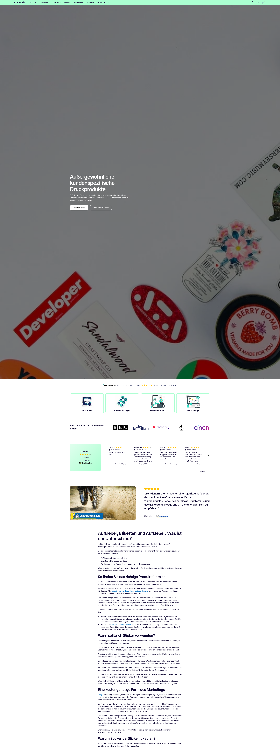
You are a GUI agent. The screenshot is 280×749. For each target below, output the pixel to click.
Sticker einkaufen (79, 208)
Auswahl (67, 2)
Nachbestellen (78, 2)
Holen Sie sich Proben (101, 208)
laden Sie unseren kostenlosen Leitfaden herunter (130, 591)
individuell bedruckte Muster (120, 625)
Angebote (90, 2)
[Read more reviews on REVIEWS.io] (85, 463)
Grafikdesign (56, 2)
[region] (156, 455)
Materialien (44, 2)
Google (100, 695)
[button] (33, 2)
